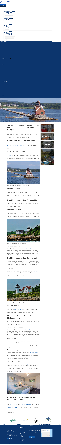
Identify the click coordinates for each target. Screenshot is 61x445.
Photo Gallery (22, 432)
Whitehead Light (13, 341)
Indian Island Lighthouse (29, 211)
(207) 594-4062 (9, 434)
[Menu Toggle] (13, 11)
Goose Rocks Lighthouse (28, 248)
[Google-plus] (9, 438)
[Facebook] (8, 438)
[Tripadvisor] (11, 438)
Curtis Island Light (35, 271)
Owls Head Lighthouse (34, 190)
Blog (21, 435)
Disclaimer (22, 440)
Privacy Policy (22, 439)
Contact (21, 436)
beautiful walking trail (11, 408)
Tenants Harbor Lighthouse (34, 352)
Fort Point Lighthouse (18, 309)
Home (21, 429)
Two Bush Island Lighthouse (30, 329)
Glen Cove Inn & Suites (14, 404)
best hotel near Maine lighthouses (26, 404)
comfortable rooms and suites (12, 407)
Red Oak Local (51, 443)
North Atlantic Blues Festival (17, 145)
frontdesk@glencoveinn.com (12, 435)
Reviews (21, 433)
